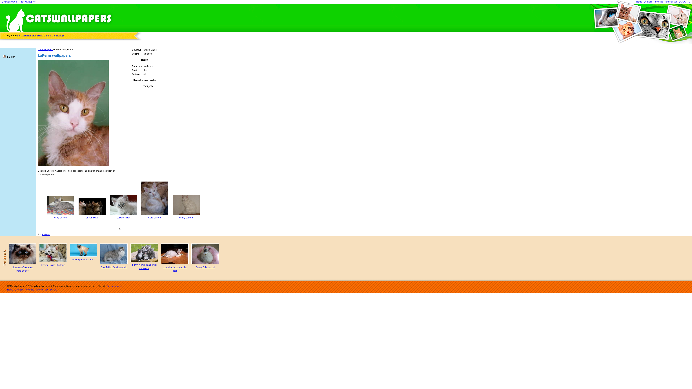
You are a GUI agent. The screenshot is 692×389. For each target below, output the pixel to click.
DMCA (682, 2)
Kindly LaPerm (186, 217)
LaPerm (46, 234)
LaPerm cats (92, 217)
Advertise (658, 2)
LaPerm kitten (123, 217)
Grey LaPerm (60, 217)
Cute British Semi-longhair (114, 267)
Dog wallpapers (9, 2)
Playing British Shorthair (53, 265)
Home (639, 2)
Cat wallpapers (45, 49)
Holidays (60, 35)
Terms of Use (671, 2)
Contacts (648, 2)
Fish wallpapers (28, 2)
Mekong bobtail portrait (83, 259)
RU (688, 2)
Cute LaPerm (154, 217)
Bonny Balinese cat (205, 267)
